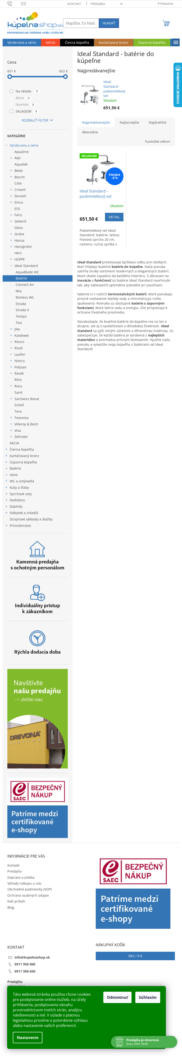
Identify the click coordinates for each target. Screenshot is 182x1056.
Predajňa (98, 4)
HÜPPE (19, 259)
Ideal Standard (26, 265)
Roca (18, 386)
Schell (19, 405)
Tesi (19, 322)
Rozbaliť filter (35, 120)
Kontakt (74, 4)
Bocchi (19, 177)
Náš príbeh (16, 901)
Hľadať (109, 23)
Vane (14, 474)
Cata (18, 183)
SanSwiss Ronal (26, 399)
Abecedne (90, 132)
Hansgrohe (23, 246)
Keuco (19, 341)
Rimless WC (25, 297)
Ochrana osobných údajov (28, 895)
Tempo (21, 316)
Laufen (19, 354)
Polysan (20, 367)
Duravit (20, 196)
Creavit (20, 189)
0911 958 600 (24, 971)
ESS (17, 208)
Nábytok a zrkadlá (24, 513)
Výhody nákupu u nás (24, 883)
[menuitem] (22, 42)
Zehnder (21, 436)
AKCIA (14, 443)
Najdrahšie (157, 122)
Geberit (20, 221)
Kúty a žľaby (19, 487)
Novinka (25, 104)
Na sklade (27, 91)
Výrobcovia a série (24, 145)
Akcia (23, 98)
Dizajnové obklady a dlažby (31, 519)
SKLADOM (26, 111)
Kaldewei (21, 335)
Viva (17, 430)
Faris (18, 215)
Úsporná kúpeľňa (23, 462)
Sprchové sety (21, 494)
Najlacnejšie (129, 122)
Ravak (19, 373)
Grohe (19, 234)
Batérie (21, 278)
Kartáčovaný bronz (24, 456)
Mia (19, 291)
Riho (18, 379)
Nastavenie (27, 1037)
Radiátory (17, 500)
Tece (18, 411)
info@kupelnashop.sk (32, 957)
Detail (114, 217)
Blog (10, 907)
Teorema (21, 417)
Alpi (17, 158)
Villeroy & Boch (26, 424)
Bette (18, 170)
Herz (18, 253)
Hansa (19, 240)
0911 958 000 (24, 964)
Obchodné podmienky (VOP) (29, 889)
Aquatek (20, 164)
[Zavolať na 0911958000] (14, 3)
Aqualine (21, 151)
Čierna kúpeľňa (22, 449)
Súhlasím (148, 997)
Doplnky (16, 506)
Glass (18, 227)
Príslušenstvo (20, 525)
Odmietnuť (117, 997)
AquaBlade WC (27, 272)
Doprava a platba (21, 877)
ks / (135, 956)
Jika (17, 329)
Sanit (18, 392)
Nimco (19, 360)
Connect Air (25, 284)
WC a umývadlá (22, 481)
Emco (18, 202)
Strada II (22, 310)
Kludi (18, 348)
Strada (21, 303)
